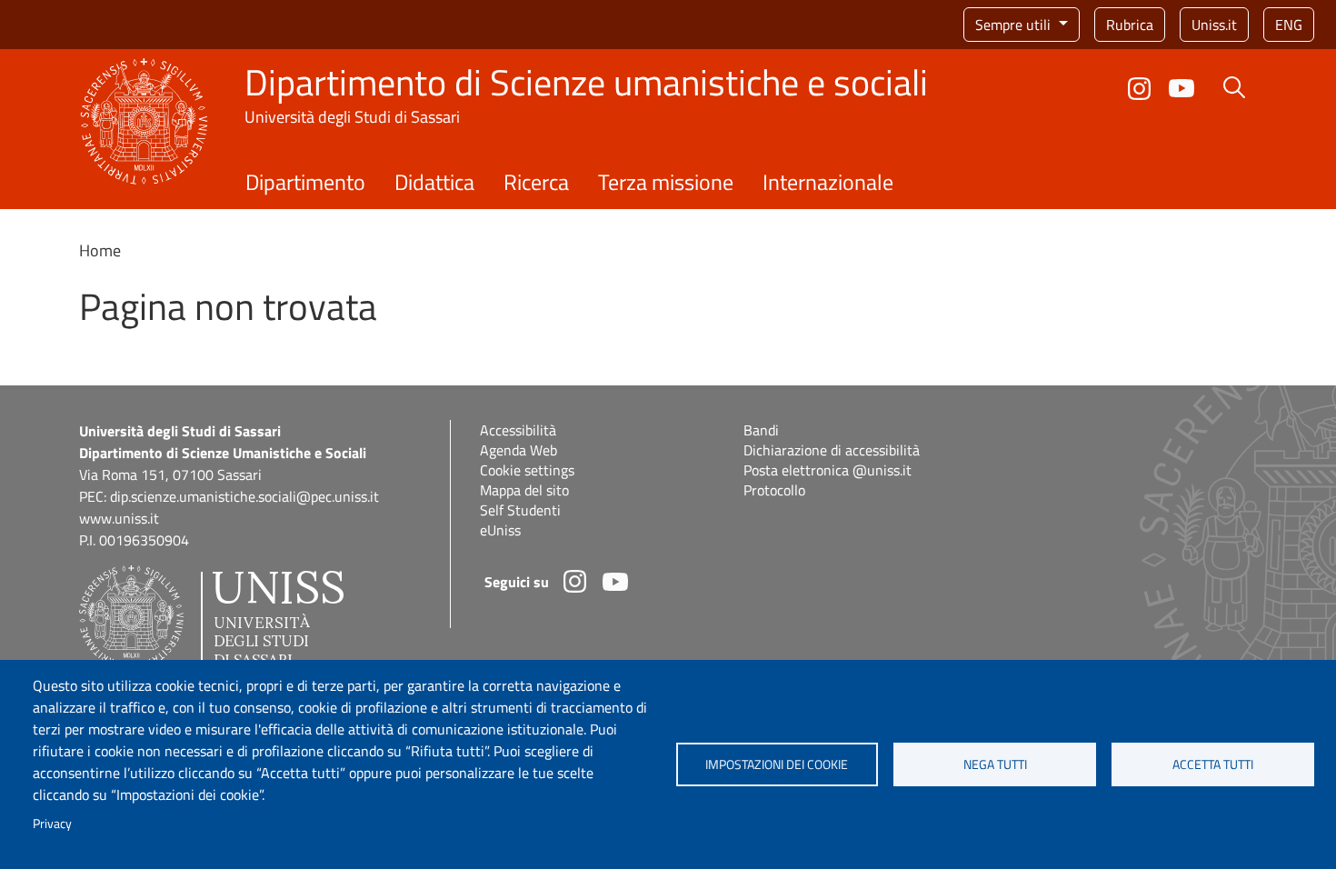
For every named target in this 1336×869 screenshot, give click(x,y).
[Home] (144, 68)
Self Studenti (520, 510)
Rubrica (1129, 24)
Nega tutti (995, 764)
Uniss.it (1214, 24)
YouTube (1181, 88)
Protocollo (774, 490)
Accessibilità (518, 430)
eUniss (500, 530)
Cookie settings (527, 470)
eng (1288, 24)
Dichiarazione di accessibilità (831, 450)
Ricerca (536, 181)
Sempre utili (1014, 24)
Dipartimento (305, 181)
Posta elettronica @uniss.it (827, 470)
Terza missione (665, 181)
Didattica (434, 181)
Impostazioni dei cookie (776, 764)
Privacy (52, 823)
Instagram (1139, 88)
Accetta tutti (1212, 764)
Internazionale (828, 181)
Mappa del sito (524, 490)
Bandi (761, 430)
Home (100, 250)
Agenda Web (518, 450)
